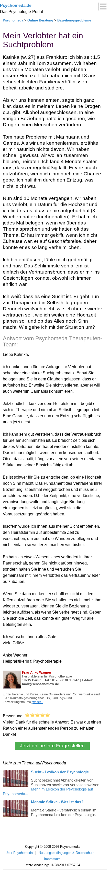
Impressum (52, 859)
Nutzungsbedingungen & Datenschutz (66, 853)
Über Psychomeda (19, 853)
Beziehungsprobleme (74, 20)
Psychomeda (13, 20)
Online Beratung (40, 20)
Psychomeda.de (15, 5)
